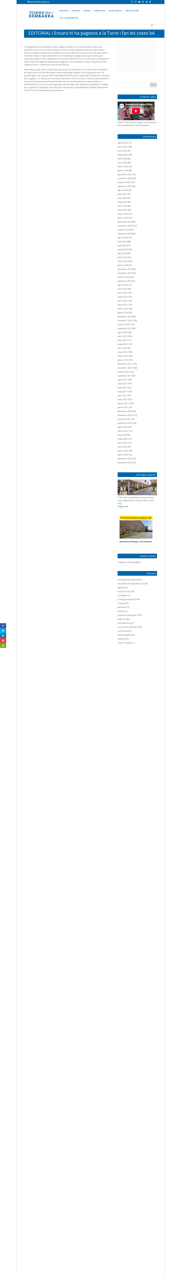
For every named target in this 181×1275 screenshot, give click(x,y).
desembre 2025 (125, 174)
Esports (121, 619)
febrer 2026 (123, 166)
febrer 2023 (123, 308)
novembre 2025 (125, 178)
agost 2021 (123, 379)
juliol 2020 (122, 431)
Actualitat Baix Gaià (126, 579)
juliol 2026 (122, 146)
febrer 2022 (123, 356)
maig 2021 (122, 391)
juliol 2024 (122, 241)
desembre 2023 (125, 269)
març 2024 (122, 257)
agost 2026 (123, 142)
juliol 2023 (122, 289)
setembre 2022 (124, 328)
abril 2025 (122, 206)
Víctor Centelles (125, 642)
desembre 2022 (125, 316)
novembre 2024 (125, 225)
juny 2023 (122, 292)
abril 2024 (122, 253)
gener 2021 (123, 407)
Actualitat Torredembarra (129, 583)
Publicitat (76, 11)
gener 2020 (123, 454)
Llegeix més (123, 506)
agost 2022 (123, 332)
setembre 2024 (124, 233)
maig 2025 (122, 202)
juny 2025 (122, 198)
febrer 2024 (123, 261)
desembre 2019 (125, 458)
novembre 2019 (125, 462)
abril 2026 (122, 158)
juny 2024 (122, 245)
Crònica (121, 603)
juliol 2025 (122, 194)
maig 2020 (122, 439)
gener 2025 (123, 217)
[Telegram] (147, 2)
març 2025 (122, 210)
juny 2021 (122, 387)
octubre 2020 (124, 419)
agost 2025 (123, 190)
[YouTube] (139, 2)
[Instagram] (143, 2)
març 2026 (122, 162)
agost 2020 (123, 427)
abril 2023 (122, 300)
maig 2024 (122, 249)
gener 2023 (123, 312)
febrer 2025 (123, 214)
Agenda (121, 587)
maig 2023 (122, 296)
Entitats (121, 611)
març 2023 (122, 304)
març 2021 (122, 399)
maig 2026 (122, 154)
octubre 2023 (124, 277)
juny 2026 (122, 150)
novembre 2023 (125, 273)
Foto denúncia (124, 623)
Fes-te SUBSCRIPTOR (69, 18)
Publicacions (99, 11)
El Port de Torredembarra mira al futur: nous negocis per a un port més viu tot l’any (136, 500)
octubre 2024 (124, 229)
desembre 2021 (125, 364)
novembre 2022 (125, 320)
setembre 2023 (124, 281)
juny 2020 (122, 435)
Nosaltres (64, 11)
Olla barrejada (124, 635)
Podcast (87, 11)
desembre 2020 (125, 411)
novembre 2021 (125, 367)
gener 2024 (123, 265)
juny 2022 (122, 340)
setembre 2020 (124, 423)
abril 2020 (122, 442)
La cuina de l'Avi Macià (128, 627)
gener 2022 (123, 360)
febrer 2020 (123, 450)
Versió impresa (115, 11)
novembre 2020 (125, 415)
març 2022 (122, 352)
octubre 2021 (124, 371)
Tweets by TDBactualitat (129, 562)
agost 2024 (123, 237)
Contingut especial (126, 599)
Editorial (121, 607)
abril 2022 (122, 348)
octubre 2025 (124, 182)
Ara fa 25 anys (124, 591)
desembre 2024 (125, 221)
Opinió (121, 639)
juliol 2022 (122, 336)
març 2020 (122, 446)
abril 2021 (122, 395)
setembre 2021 (124, 375)
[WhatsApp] (150, 2)
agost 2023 (123, 285)
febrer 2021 (123, 403)
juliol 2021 (122, 383)
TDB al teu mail (132, 11)
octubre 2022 (124, 324)
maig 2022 (122, 344)
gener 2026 (123, 170)
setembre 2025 (124, 186)
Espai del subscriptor (127, 615)
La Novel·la (122, 631)
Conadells (122, 595)
